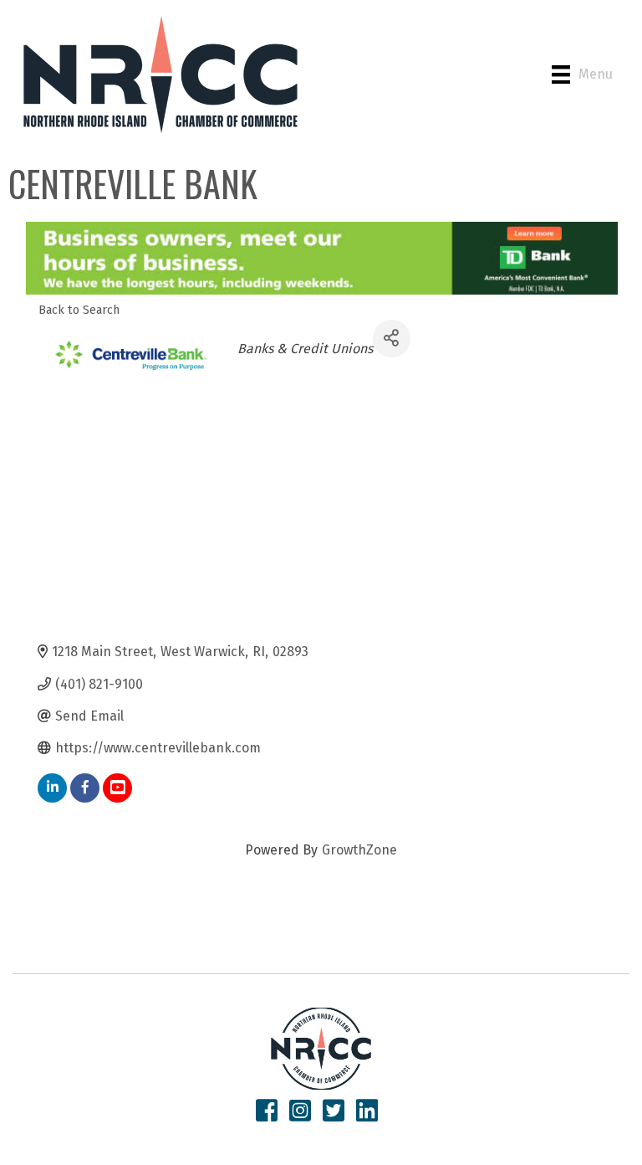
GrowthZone (359, 850)
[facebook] (84, 788)
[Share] (391, 338)
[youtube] (117, 788)
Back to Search (79, 310)
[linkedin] (52, 788)
